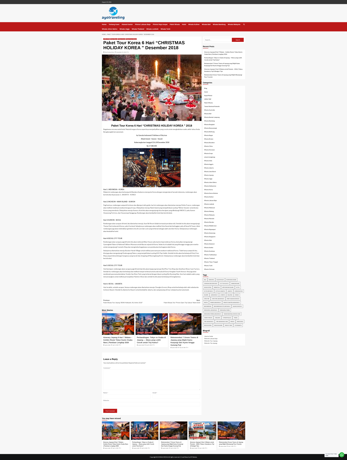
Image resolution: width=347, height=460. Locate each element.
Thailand (217, 317)
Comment (107, 368)
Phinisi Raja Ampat (160, 24)
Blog (205, 88)
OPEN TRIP (106, 39)
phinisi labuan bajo (215, 302)
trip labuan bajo (208, 321)
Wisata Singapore (209, 236)
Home (104, 24)
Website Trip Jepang (210, 343)
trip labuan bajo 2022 (222, 321)
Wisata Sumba (208, 247)
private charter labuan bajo (231, 302)
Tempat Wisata (208, 317)
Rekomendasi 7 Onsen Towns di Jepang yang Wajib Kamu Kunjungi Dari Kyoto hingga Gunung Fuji (222, 64)
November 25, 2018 (121, 52)
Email (155, 393)
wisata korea (208, 325)
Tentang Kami (114, 24)
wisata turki (228, 325)
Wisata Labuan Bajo (210, 200)
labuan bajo (214, 294)
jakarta (230, 291)
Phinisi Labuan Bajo (143, 24)
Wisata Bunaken (209, 142)
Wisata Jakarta (209, 168)
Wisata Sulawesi (209, 244)
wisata (232, 321)
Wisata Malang (209, 211)
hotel (238, 287)
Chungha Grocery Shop (210, 283)
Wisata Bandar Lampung (212, 117)
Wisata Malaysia (234, 24)
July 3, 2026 (201, 448)
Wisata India (208, 160)
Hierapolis (217, 287)
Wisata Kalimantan (210, 186)
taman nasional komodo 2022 (232, 313)
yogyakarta (238, 325)
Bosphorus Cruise (231, 279)
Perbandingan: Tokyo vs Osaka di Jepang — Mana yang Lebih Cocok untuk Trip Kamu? (151, 340)
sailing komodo (237, 306)
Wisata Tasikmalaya (210, 255)
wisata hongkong (209, 157)
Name (105, 393)
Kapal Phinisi (208, 95)
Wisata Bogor (208, 135)
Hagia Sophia (207, 287)
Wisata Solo (208, 240)
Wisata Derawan (209, 150)
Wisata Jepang (114, 332)
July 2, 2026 (230, 446)
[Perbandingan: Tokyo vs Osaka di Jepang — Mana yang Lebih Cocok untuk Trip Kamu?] (152, 324)
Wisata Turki (165, 29)
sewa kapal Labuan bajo (210, 310)
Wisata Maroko (209, 222)
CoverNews (184, 457)
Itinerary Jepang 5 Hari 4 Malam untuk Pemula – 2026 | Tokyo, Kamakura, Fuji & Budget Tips (223, 70)
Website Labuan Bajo (211, 338)
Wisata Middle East (210, 226)
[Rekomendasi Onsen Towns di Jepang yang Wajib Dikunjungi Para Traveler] (231, 430)
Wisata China (208, 146)
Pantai (206, 302)
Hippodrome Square (228, 287)
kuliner (206, 294)
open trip (206, 298)
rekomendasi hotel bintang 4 (222, 306)
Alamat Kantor (127, 24)
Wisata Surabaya (209, 251)
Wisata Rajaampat (210, 229)
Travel (236, 317)
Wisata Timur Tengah (211, 262)
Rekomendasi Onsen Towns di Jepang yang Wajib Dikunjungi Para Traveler (223, 76)
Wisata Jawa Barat (210, 171)
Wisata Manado (209, 218)
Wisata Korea (121, 39)
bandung (211, 279)
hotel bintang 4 (208, 291)
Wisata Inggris (208, 164)
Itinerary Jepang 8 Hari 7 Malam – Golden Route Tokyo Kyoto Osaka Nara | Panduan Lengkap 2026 (117, 340)
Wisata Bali (206, 24)
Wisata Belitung (209, 132)
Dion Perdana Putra (109, 52)
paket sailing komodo (233, 298)
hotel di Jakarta (220, 291)
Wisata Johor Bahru (109, 29)
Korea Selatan (239, 291)
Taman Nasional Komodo (212, 106)
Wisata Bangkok (209, 124)
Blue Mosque (220, 279)
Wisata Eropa (208, 153)
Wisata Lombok (152, 29)
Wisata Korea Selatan (131, 39)
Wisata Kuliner (194, 24)
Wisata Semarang (209, 233)
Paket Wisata (175, 24)
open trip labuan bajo (218, 298)
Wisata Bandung (219, 24)
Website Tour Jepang (210, 341)
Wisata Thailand (138, 29)
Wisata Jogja (124, 29)
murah (237, 294)
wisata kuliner (218, 325)
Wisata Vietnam (209, 269)
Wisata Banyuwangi (210, 128)
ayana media (107, 345)
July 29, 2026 (183, 347)
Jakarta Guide (208, 336)
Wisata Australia (209, 110)
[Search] (244, 24)
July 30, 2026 (149, 345)
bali (205, 279)
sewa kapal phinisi (225, 310)
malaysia (229, 294)
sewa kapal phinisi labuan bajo (212, 313)
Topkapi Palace (227, 317)
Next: (182, 301)
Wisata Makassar (209, 207)
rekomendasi (207, 306)
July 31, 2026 (115, 345)
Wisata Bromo (208, 139)
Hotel (184, 24)
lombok (222, 294)
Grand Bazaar (235, 283)
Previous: (123, 301)
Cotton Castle (224, 283)
